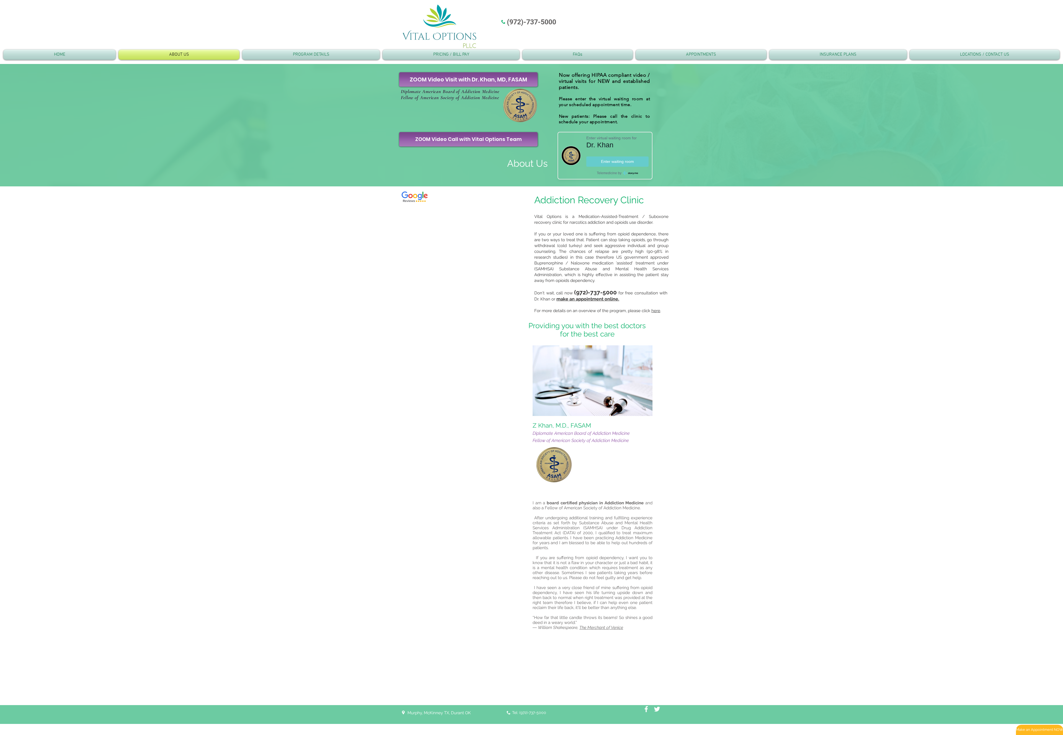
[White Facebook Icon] (646, 709)
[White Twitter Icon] (657, 709)
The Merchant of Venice (601, 627)
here (655, 310)
